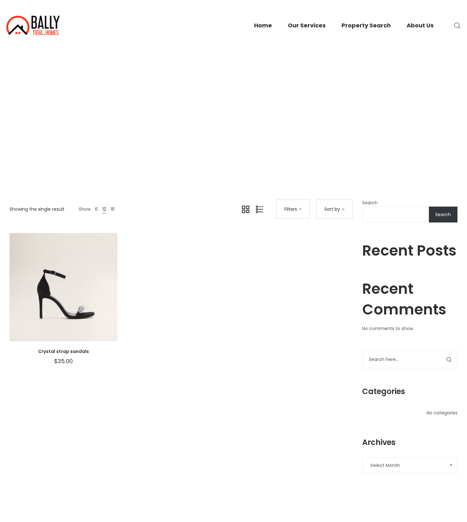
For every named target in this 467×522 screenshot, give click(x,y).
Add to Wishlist (54, 293)
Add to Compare (73, 293)
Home (263, 25)
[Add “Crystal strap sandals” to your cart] (92, 293)
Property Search (366, 25)
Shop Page (232, 144)
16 (113, 209)
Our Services (307, 25)
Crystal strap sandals (63, 351)
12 (104, 209)
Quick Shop (35, 293)
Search (370, 203)
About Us (420, 25)
